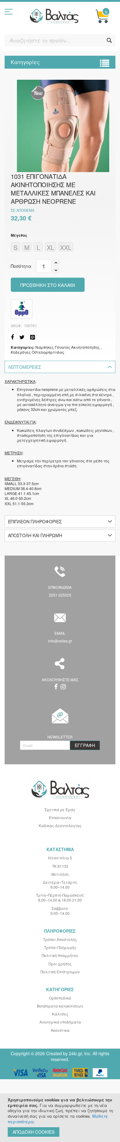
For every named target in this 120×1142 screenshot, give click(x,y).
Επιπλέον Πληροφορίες (35, 521)
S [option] (16, 247)
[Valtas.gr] (54, 16)
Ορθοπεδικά (60, 997)
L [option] (38, 247)
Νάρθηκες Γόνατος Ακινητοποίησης (67, 347)
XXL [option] (65, 247)
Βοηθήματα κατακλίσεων (60, 1005)
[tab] (60, 367)
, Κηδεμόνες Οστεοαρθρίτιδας (56, 349)
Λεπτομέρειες (24, 367)
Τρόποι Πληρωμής (60, 947)
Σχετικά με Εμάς (60, 809)
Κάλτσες (60, 1013)
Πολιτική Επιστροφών (60, 971)
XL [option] (50, 247)
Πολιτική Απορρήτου (60, 955)
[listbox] (60, 247)
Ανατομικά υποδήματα (60, 1021)
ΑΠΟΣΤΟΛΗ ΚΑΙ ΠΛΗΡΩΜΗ (35, 535)
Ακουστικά (60, 1030)
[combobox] (60, 40)
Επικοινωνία (60, 817)
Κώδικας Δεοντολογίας (60, 825)
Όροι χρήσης (60, 963)
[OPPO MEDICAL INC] (21, 309)
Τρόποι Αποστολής (60, 939)
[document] (61, 1117)
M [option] (27, 247)
